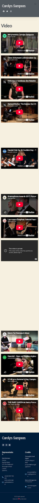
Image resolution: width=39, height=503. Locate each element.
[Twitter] (7, 11)
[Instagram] (10, 11)
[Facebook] (3, 11)
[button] (35, 4)
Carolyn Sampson (14, 6)
